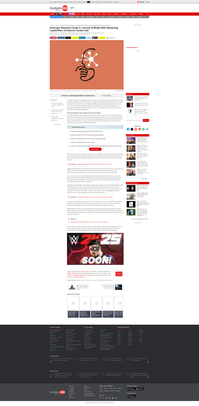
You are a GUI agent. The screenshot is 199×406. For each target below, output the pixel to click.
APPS (102, 2)
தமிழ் (111, 388)
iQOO (119, 343)
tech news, (82, 271)
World (55, 2)
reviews (87, 271)
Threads (81, 275)
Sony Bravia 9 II (103, 339)
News (83, 14)
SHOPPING (97, 2)
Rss (116, 397)
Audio (102, 16)
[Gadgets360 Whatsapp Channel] (143, 129)
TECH (88, 2)
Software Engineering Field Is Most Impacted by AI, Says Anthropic (95, 164)
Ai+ (118, 330)
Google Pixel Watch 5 (105, 335)
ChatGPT (52, 333)
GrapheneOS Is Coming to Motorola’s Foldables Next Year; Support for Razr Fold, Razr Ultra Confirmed (63, 375)
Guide (104, 14)
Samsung (141, 331)
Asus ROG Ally (103, 343)
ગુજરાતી (101, 391)
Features (97, 14)
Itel (118, 344)
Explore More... (95, 149)
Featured (129, 94)
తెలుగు (115, 388)
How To (77, 16)
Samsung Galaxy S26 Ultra (56, 330)
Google (119, 333)
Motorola (130, 333)
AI (65, 14)
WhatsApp (75, 275)
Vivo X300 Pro (53, 344)
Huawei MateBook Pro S (90, 344)
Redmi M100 (87, 337)
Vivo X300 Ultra (53, 339)
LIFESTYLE (79, 2)
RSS (70, 395)
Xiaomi (140, 341)
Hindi (105, 388)
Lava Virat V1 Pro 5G (89, 331)
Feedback (71, 390)
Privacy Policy (87, 388)
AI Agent (110, 280)
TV (106, 16)
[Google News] (147, 129)
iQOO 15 (52, 343)
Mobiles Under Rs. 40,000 (56, 337)
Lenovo (130, 331)
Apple (119, 331)
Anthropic (70, 100)
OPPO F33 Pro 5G (70, 337)
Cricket (71, 2)
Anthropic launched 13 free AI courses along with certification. (87, 135)
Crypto (98, 16)
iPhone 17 (68, 343)
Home (52, 14)
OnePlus (130, 339)
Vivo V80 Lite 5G (88, 330)
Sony (140, 335)
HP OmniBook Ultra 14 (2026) (73, 341)
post (77, 115)
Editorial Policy (87, 391)
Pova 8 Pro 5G (87, 343)
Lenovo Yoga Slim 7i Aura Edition (57, 346)
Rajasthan (107, 2)
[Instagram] (139, 129)
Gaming (83, 16)
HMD (119, 335)
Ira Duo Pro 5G (103, 330)
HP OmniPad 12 (69, 331)
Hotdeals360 (120, 16)
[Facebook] (128, 129)
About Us (71, 386)
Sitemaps (71, 388)
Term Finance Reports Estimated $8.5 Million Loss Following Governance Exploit (139, 375)
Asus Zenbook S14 (54, 341)
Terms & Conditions (89, 393)
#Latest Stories (54, 371)
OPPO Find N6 (53, 335)
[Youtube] (135, 129)
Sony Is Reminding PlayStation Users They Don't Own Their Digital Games (114, 359)
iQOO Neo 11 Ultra (88, 339)
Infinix (119, 341)
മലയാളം (106, 391)
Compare (124, 14)
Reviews (89, 14)
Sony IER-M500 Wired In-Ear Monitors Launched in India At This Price (89, 359)
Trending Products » (132, 47)
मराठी (119, 388)
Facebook (69, 275)
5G (145, 16)
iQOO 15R (52, 348)
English (101, 388)
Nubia (129, 337)
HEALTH (84, 2)
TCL (140, 337)
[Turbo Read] (53, 37)
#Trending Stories (54, 356)
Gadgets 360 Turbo (72, 273)
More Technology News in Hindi (140, 219)
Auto (78, 14)
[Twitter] (132, 129)
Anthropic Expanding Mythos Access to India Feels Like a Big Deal (88, 138)
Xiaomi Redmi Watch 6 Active (106, 333)
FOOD (75, 2)
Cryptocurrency (69, 339)
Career (85, 386)
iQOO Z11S (87, 341)
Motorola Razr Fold (54, 331)
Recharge (133, 14)
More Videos (144, 179)
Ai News (58, 25)
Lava (129, 330)
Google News (89, 275)
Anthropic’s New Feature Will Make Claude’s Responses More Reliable (88, 222)
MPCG (111, 2)
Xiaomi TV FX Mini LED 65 (105, 337)
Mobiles (65, 16)
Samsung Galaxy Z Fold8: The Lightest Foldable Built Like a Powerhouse (141, 98)
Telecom (71, 16)
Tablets (128, 16)
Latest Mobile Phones (71, 348)
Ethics (85, 390)
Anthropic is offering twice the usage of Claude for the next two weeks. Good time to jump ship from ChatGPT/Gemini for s (97, 146)
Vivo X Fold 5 (53, 350)
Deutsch (112, 391)
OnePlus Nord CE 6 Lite (71, 333)
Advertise (71, 397)
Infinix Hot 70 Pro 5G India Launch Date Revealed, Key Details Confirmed (114, 374)
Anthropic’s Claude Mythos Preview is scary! (82, 142)
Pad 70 (101, 331)
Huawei (119, 339)
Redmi (140, 330)
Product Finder (112, 14)
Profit (59, 2)
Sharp (140, 333)
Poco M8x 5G (87, 333)
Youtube (107, 397)
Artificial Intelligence (102, 280)
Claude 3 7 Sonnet (85, 280)
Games (92, 2)
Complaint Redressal (89, 395)
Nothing (130, 335)
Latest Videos (130, 135)
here (73, 230)
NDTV (51, 2)
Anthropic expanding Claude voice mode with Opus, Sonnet (86, 131)
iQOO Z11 (86, 335)
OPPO (129, 341)
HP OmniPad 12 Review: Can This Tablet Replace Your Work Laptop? (63, 359)
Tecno (140, 339)
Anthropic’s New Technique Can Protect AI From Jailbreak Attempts (95, 197)
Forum (100, 273)
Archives (71, 391)
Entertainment (90, 16)
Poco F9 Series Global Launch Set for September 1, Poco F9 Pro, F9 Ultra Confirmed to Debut (88, 375)
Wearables (140, 16)
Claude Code (93, 280)
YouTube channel (79, 277)
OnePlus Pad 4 (69, 335)
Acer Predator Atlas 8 (105, 341)
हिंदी (62, 2)
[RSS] (148, 2)
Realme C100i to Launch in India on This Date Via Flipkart (139, 359)
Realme (130, 344)
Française (118, 391)
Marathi (116, 2)
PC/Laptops (112, 16)
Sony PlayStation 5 (70, 330)
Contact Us (72, 393)
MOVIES (66, 2)
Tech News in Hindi (132, 183)
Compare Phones (70, 350)
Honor (119, 337)
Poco (129, 343)
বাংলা (108, 388)
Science (133, 16)
